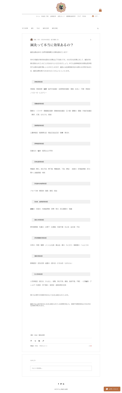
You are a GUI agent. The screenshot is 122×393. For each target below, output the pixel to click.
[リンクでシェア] (43, 341)
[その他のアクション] (91, 40)
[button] (100, 10)
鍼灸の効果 (46, 28)
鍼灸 (32, 28)
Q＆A (38, 28)
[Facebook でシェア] (31, 341)
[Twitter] (61, 384)
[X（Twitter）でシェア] (35, 341)
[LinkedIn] (63, 384)
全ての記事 (25, 28)
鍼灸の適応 (55, 28)
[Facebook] (58, 384)
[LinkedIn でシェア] (39, 341)
